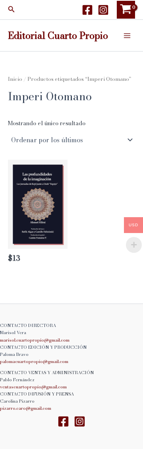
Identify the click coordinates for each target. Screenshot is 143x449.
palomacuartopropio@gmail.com (34, 361)
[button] (11, 9)
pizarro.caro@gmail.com (25, 408)
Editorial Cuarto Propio (58, 35)
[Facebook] (87, 9)
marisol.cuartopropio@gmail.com (35, 340)
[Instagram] (103, 9)
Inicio (15, 79)
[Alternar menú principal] (127, 35)
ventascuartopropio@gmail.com (33, 387)
